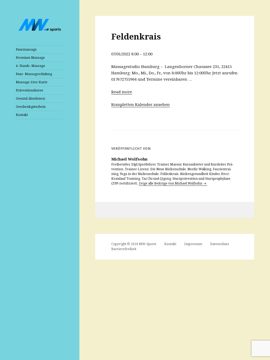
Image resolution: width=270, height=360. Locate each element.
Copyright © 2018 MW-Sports (133, 244)
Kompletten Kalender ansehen (140, 104)
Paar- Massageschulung (34, 74)
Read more (121, 91)
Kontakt (22, 115)
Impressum (193, 244)
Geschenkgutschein (31, 106)
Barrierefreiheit (123, 249)
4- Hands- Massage (30, 66)
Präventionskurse (29, 90)
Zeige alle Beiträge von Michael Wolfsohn (171, 183)
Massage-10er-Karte (31, 82)
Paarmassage (26, 49)
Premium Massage (30, 57)
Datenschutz (219, 244)
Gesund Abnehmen (30, 98)
